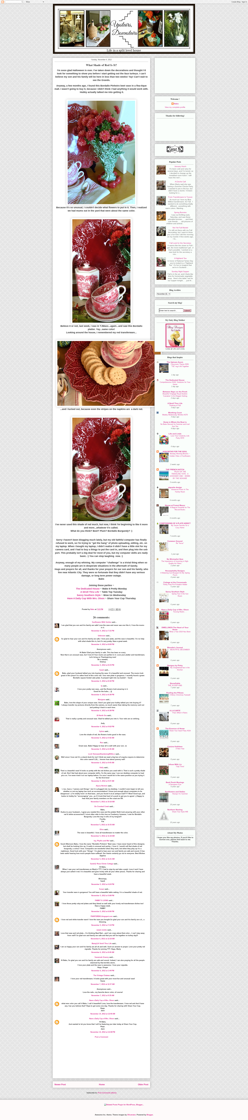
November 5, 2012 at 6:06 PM (102, 911)
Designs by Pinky (175, 665)
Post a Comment (101, 1037)
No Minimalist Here (175, 559)
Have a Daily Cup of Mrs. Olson (101, 1000)
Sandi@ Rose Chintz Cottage (101, 864)
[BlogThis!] (112, 609)
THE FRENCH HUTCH (175, 469)
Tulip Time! (180, 766)
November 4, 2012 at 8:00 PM (102, 644)
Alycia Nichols (101, 786)
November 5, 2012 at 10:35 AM (103, 825)
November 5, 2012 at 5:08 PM (102, 895)
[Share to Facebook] (117, 609)
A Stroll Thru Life (89, 592)
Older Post (143, 1084)
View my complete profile (175, 107)
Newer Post (60, 1084)
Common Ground (175, 541)
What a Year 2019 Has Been (180, 632)
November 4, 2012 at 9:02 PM (102, 727)
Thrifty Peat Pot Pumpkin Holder (175, 584)
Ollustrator (131, 1115)
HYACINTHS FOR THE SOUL (175, 452)
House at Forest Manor (175, 505)
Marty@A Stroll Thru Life (102, 943)
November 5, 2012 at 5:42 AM (102, 738)
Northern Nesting (175, 810)
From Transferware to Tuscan (180, 197)
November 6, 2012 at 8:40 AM (102, 952)
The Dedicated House (88, 588)
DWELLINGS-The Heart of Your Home (175, 628)
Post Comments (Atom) (107, 1093)
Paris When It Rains (179, 713)
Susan (101, 889)
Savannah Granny (102, 957)
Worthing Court (175, 413)
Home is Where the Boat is (175, 422)
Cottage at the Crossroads (175, 582)
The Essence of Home (175, 729)
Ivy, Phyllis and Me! (101, 841)
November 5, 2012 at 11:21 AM (103, 859)
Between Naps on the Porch (175, 392)
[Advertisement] (101, 1060)
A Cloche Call (180, 182)
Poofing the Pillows (175, 693)
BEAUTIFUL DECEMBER (180, 650)
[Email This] (110, 609)
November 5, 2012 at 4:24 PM (102, 884)
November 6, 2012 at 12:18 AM (103, 939)
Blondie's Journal (175, 647)
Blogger (150, 1115)
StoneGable (175, 683)
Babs (176, 104)
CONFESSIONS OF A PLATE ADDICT (175, 523)
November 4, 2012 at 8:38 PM (102, 695)
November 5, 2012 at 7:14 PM (102, 925)
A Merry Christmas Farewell (180, 695)
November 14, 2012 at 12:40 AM (102, 1014)
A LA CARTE (175, 711)
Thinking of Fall (175, 405)
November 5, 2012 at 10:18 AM (103, 802)
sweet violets (101, 930)
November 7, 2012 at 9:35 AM (102, 995)
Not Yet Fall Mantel (180, 228)
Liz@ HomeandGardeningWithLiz (101, 754)
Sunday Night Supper (180, 271)
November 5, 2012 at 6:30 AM (102, 749)
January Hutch (180, 166)
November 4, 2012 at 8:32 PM (102, 681)
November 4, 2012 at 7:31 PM (102, 631)
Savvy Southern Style (89, 595)
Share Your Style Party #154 (180, 731)
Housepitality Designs (175, 571)
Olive (102, 829)
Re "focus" (180, 543)
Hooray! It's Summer (180, 794)
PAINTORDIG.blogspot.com (102, 916)
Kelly (102, 768)
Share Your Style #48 (180, 812)
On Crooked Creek (101, 806)
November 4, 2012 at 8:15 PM (102, 665)
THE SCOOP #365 (175, 685)
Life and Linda (175, 434)
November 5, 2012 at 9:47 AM (102, 781)
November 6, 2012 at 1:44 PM (102, 971)
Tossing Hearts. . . (180, 612)
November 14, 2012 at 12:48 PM (102, 1032)
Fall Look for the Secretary (180, 243)
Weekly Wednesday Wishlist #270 (175, 415)
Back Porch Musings (175, 782)
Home (102, 1084)
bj (101, 686)
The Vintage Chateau (101, 975)
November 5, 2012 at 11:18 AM (103, 836)
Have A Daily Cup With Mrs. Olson (85, 598)
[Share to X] (114, 609)
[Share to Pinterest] (119, 609)
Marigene (101, 700)
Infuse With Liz (175, 764)
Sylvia (101, 731)
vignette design (175, 487)
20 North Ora (102, 715)
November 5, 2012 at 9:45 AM (102, 763)
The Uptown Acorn (175, 362)
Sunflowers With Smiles (101, 622)
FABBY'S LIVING (101, 900)
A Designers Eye (175, 784)
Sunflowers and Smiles (175, 792)
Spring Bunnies (180, 212)
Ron (101, 743)
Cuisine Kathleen (175, 747)
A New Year (180, 749)
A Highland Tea (180, 258)
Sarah (101, 670)
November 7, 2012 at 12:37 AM (103, 984)
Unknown (101, 636)
